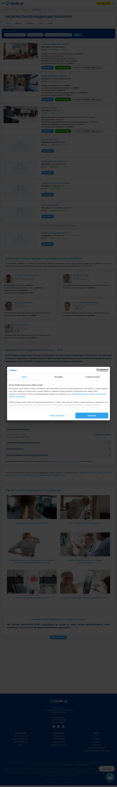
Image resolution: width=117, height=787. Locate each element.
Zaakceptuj (91, 415)
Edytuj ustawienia (57, 415)
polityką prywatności (80, 394)
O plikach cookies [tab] (93, 377)
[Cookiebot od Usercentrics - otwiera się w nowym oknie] (98, 370)
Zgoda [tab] (24, 377)
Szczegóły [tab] (58, 377)
